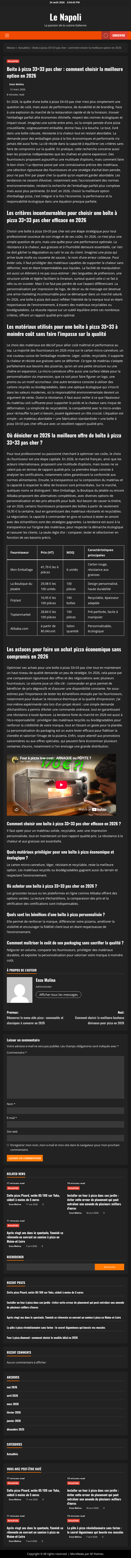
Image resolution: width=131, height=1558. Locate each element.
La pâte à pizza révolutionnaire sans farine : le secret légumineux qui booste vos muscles (56, 1327)
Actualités (13, 61)
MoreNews (77, 1554)
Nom (11, 1104)
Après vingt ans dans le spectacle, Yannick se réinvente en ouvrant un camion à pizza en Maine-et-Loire (35, 1236)
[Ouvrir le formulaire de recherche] (98, 35)
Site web (12, 1131)
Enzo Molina (16, 84)
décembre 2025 (15, 1429)
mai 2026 (12, 1387)
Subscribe (118, 35)
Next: (99, 1017)
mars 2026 (13, 1404)
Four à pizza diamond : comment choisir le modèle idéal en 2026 (42, 1338)
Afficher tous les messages (58, 995)
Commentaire (17, 1052)
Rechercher (15, 1257)
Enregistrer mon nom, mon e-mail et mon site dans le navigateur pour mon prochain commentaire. (65, 1147)
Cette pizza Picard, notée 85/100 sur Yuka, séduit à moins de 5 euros (33, 1197)
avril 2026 (12, 1395)
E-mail (12, 1118)
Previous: (35, 1017)
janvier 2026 (14, 1421)
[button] (7, 35)
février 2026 (14, 1412)
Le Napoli (65, 16)
